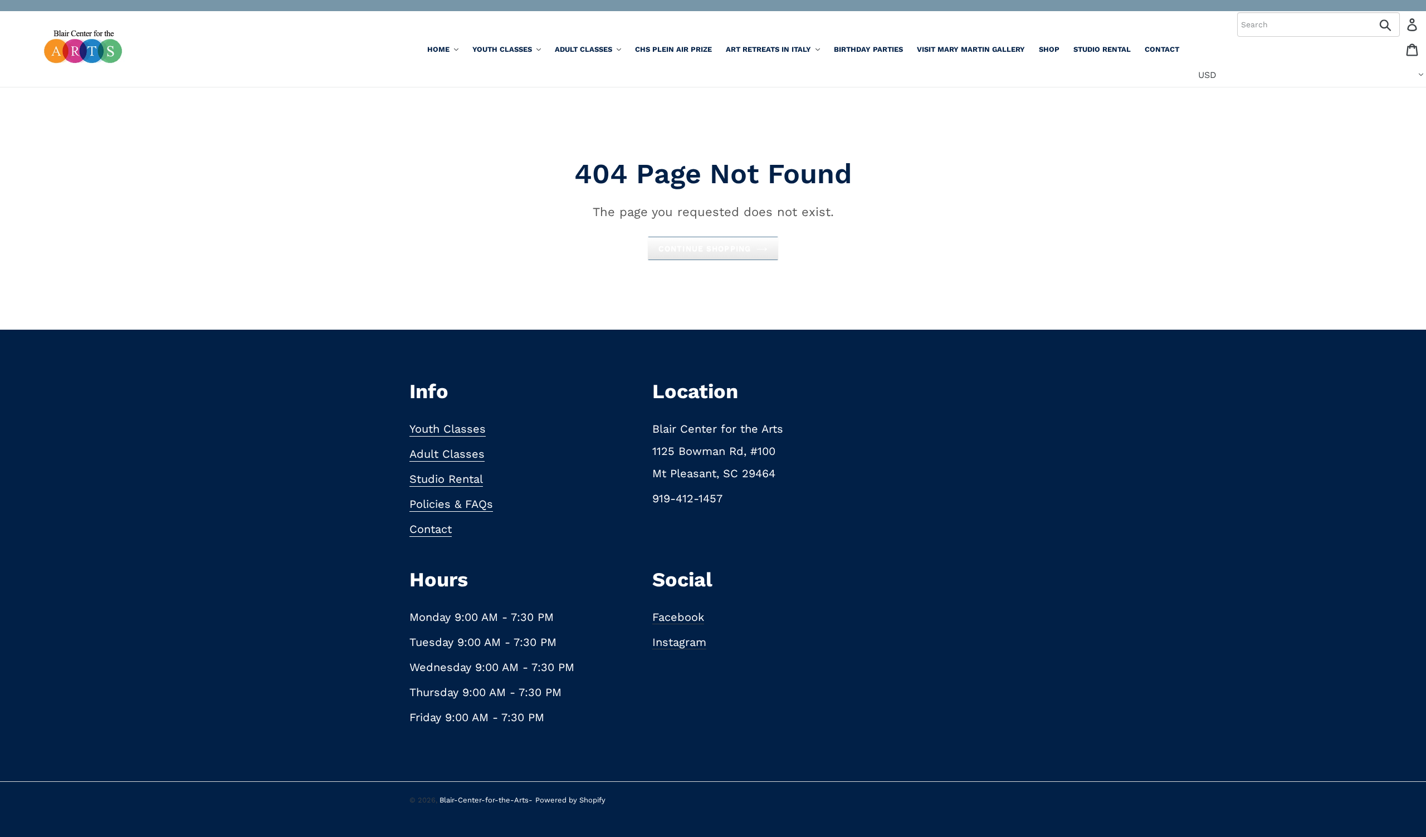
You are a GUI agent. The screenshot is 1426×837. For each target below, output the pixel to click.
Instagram (679, 642)
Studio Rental (446, 479)
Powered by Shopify (570, 800)
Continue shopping (704, 248)
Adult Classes (447, 454)
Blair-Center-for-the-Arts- (486, 800)
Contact (430, 529)
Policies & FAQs (451, 504)
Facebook (678, 617)
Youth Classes (447, 428)
